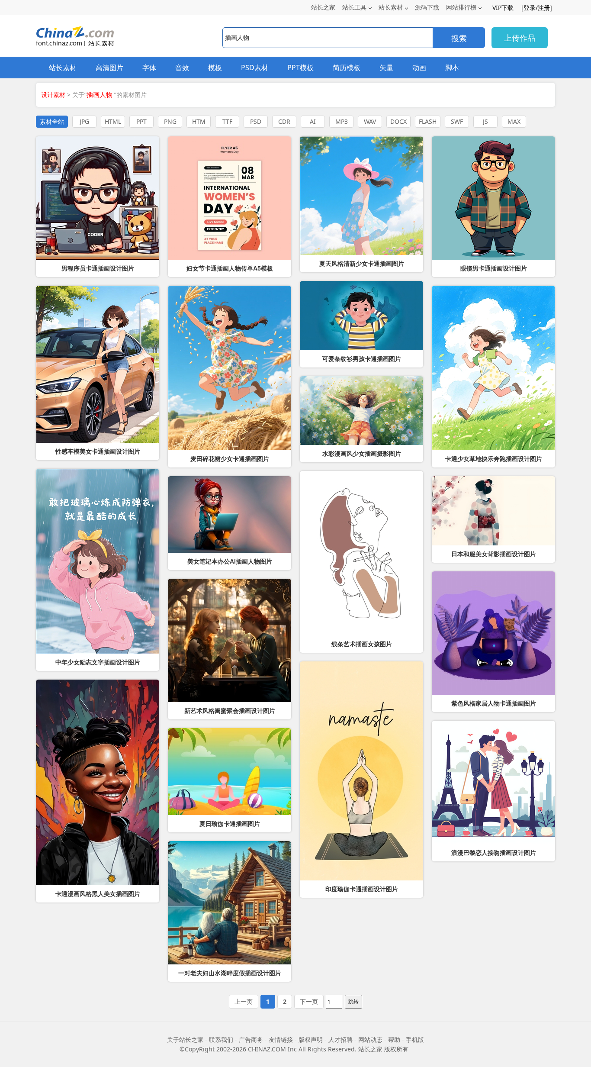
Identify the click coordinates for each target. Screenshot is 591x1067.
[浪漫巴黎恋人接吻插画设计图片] (493, 782)
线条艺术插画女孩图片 (361, 644)
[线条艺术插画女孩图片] (361, 553)
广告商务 (251, 1039)
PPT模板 (300, 67)
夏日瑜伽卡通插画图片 (229, 823)
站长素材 (391, 7)
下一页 (309, 1001)
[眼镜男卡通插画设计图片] (493, 198)
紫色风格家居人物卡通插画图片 (493, 703)
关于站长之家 (185, 1039)
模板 (215, 67)
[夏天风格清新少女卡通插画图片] (361, 195)
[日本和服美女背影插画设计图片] (493, 510)
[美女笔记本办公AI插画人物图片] (229, 514)
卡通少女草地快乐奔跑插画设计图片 (493, 458)
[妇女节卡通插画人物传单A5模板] (229, 198)
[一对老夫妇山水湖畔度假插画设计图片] (229, 902)
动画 (419, 67)
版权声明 (311, 1039)
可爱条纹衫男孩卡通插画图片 (361, 358)
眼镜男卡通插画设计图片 (493, 268)
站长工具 (354, 7)
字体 (149, 67)
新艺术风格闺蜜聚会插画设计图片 (229, 710)
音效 (182, 67)
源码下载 (427, 7)
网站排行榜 (461, 7)
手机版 (415, 1039)
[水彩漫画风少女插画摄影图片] (361, 410)
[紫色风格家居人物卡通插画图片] (493, 633)
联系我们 (221, 1039)
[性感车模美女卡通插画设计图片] (97, 364)
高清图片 (109, 67)
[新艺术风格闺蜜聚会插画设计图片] (229, 640)
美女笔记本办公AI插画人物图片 (229, 561)
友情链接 (281, 1039)
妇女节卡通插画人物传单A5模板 (229, 268)
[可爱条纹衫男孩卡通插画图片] (361, 315)
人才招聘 (340, 1039)
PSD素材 (254, 67)
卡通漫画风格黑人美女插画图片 (97, 893)
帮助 (394, 1039)
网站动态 (370, 1039)
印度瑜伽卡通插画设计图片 (361, 889)
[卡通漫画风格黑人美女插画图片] (97, 782)
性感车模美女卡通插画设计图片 (97, 451)
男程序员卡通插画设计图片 (97, 268)
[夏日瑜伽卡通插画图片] (229, 771)
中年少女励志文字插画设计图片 (97, 662)
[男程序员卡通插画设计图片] (97, 198)
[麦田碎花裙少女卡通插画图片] (229, 368)
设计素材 (53, 94)
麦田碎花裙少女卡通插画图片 (229, 458)
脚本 (452, 67)
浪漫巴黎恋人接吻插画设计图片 (493, 852)
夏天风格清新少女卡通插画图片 (361, 263)
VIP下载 (503, 7)
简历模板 (346, 67)
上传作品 (519, 37)
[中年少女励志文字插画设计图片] (97, 561)
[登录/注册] (536, 7)
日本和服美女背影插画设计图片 (493, 554)
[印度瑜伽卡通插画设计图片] (361, 770)
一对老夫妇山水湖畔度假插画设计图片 (229, 973)
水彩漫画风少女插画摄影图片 (361, 453)
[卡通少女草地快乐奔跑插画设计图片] (493, 368)
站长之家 (323, 7)
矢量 (386, 67)
